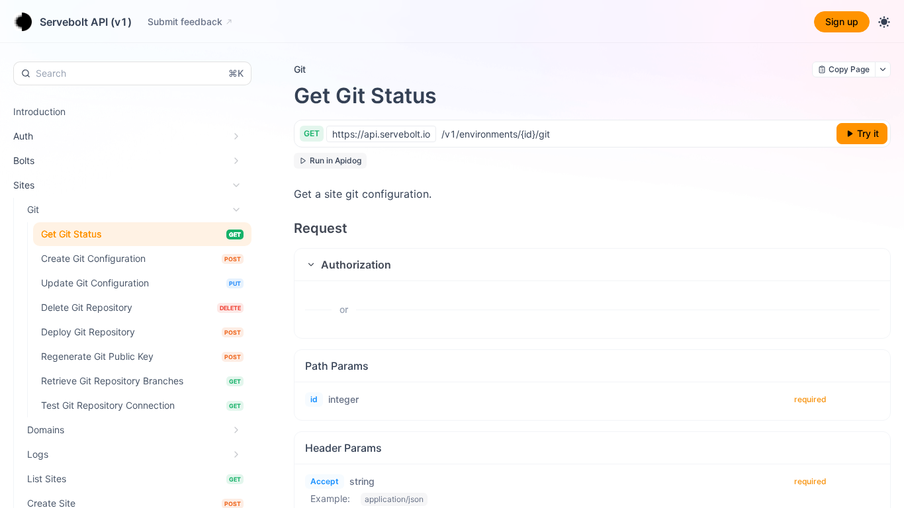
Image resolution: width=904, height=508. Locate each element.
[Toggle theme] (884, 22)
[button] (592, 264)
